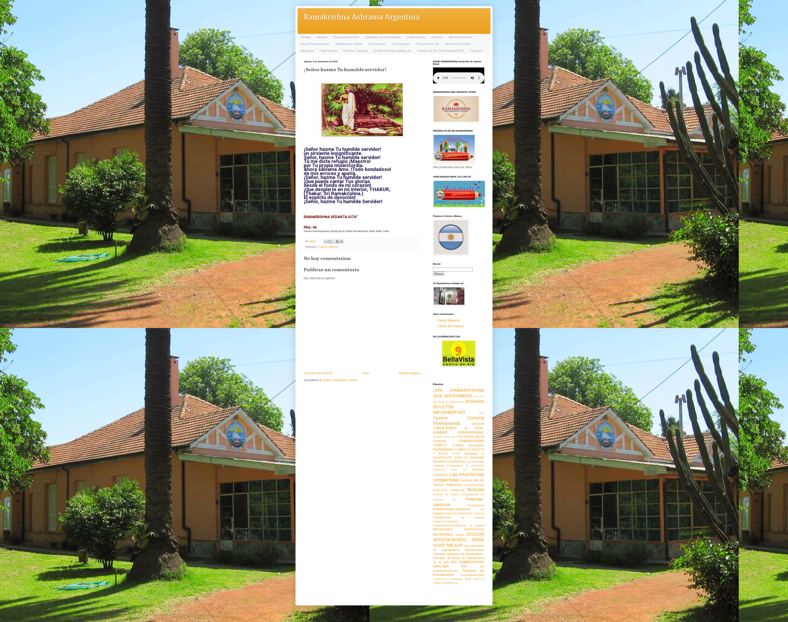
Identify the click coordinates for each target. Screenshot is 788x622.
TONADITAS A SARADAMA (448, 579)
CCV (481, 413)
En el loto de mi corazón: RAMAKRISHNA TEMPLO (458, 441)
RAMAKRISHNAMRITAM (445, 521)
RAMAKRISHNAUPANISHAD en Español (458, 525)
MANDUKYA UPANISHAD (449, 490)
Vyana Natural (448, 320)
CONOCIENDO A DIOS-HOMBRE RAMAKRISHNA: (458, 430)
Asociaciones (377, 44)
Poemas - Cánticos (355, 50)
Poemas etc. (444, 499)
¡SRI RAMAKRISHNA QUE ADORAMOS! (458, 393)
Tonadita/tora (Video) (349, 44)
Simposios (453, 554)
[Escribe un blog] (330, 241)
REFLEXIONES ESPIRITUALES (458, 529)
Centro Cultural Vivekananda (458, 420)
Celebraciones (416, 37)
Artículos (437, 37)
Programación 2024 (346, 37)
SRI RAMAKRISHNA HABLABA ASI (458, 564)
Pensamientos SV (427, 44)
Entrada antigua (409, 373)
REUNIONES (443, 535)
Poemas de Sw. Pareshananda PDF (441, 50)
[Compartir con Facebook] (338, 241)
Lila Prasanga (401, 44)
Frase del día (328, 50)
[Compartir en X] (334, 241)
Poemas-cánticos (327, 246)
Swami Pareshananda (315, 44)
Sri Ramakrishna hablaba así (392, 50)
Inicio (365, 373)
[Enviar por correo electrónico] (326, 241)
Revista (460, 534)
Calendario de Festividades (383, 37)
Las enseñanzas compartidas (458, 477)
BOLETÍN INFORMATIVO (449, 409)
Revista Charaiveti (461, 37)
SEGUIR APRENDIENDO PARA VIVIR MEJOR (458, 540)
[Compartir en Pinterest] (341, 241)
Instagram (470, 453)
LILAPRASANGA (474, 485)
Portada (305, 37)
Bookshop (307, 50)
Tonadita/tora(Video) (472, 575)
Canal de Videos (450, 326)
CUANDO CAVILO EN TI (445, 437)
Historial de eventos (458, 44)
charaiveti (478, 423)
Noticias (322, 37)
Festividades (443, 449)
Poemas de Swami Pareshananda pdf (458, 494)
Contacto (476, 50)
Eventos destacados (468, 445)
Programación (475, 505)
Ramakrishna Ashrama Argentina (361, 17)
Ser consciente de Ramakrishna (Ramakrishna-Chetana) (458, 550)
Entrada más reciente (319, 373)
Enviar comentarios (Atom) (340, 380)
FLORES (456, 453)
